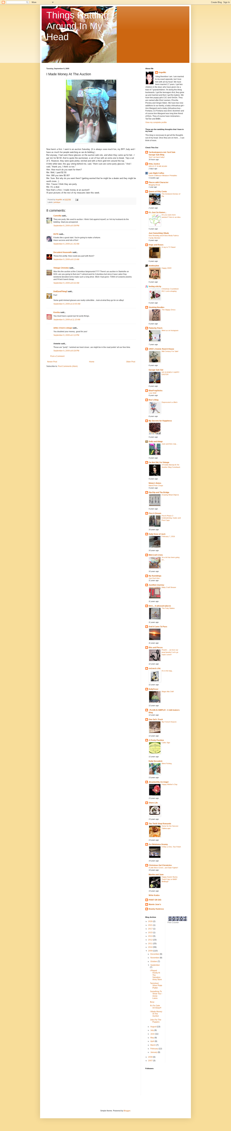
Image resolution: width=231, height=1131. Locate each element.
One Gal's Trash (156, 719)
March (153, 1045)
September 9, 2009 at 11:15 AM (66, 319)
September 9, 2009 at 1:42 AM (66, 244)
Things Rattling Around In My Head (77, 26)
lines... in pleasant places (160, 606)
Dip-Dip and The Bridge (159, 492)
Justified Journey (156, 585)
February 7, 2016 (168, 536)
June (152, 1034)
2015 (150, 932)
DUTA (56, 234)
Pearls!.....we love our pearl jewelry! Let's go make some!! (170, 652)
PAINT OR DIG (155, 900)
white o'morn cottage (62, 328)
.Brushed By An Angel (158, 782)
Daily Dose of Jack (157, 534)
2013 (150, 936)
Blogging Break (154, 185)
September (155, 965)
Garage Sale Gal (156, 370)
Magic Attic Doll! (168, 691)
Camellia (57, 216)
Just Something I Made (159, 233)
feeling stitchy (155, 286)
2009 (150, 951)
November (155, 958)
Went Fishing (167, 763)
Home (91, 362)
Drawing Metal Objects (170, 495)
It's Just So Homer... (157, 212)
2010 (150, 947)
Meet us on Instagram (170, 330)
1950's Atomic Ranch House (161, 349)
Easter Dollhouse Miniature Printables (163, 175)
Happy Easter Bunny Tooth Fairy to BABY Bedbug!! (170, 879)
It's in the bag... (167, 671)
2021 (150, 925)
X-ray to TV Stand (168, 247)
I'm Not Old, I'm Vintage (159, 462)
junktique (57, 202)
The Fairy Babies (168, 608)
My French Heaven (169, 722)
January (154, 1052)
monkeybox (154, 266)
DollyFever (153, 689)
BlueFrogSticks (155, 391)
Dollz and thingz (156, 441)
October (154, 961)
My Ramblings (155, 576)
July (152, 1030)
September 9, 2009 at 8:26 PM (66, 351)
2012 (150, 940)
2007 (150, 1061)
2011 (150, 943)
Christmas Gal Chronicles (160, 865)
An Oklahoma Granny (158, 844)
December (155, 954)
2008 (150, 1057)
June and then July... (169, 444)
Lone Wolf (152, 393)
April (152, 1041)
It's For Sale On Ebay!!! (155, 1007)
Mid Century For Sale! (170, 351)
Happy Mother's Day (169, 784)
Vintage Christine (61, 268)
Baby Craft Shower (169, 587)
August (153, 1027)
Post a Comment (57, 356)
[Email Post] (77, 199)
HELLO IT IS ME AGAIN (158, 166)
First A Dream (155, 513)
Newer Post (52, 362)
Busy (152, 1002)
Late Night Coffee (156, 173)
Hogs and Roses (156, 245)
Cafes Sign (166, 743)
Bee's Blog (153, 400)
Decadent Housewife (62, 252)
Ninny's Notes (155, 483)
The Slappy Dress (169, 310)
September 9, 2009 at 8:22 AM (66, 283)
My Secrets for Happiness (160, 421)
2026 (150, 921)
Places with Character (158, 182)
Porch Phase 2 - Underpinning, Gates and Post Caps (171, 518)
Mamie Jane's (155, 904)
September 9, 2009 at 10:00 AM (66, 304)
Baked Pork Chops (156, 485)
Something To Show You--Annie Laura (156, 994)
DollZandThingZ (60, 291)
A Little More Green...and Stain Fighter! (163, 868)
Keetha (56, 312)
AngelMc (162, 72)
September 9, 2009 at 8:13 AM (66, 259)
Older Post (130, 362)
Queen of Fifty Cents (158, 191)
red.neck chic (155, 668)
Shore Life (153, 803)
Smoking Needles (156, 307)
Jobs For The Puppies (155, 1021)
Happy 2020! (166, 268)
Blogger (127, 1111)
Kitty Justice (154, 164)
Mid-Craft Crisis (156, 555)
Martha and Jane (156, 874)
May (152, 1038)
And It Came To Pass (158, 627)
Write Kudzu (154, 895)
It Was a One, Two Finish (171, 847)
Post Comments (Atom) (68, 366)
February (154, 1049)
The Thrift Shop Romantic (160, 824)
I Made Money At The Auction (156, 1013)
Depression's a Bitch (169, 402)
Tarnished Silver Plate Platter (156, 985)
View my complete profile (156, 122)
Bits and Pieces (156, 647)
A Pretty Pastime (156, 740)
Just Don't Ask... (155, 578)
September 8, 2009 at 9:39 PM (66, 226)
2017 (150, 929)
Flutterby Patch (155, 328)
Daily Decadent (155, 761)
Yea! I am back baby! (157, 157)
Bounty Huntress (156, 909)
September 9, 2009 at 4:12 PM (66, 335)
